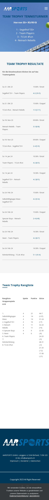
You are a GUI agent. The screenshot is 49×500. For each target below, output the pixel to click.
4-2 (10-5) (37, 93)
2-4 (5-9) (36, 146)
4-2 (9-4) (36, 199)
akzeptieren (34, 496)
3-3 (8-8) (36, 126)
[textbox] (14, 192)
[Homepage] (15, 11)
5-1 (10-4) (37, 255)
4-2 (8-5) (36, 163)
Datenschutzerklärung (19, 496)
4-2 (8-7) (36, 238)
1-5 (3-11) (37, 110)
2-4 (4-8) (36, 218)
